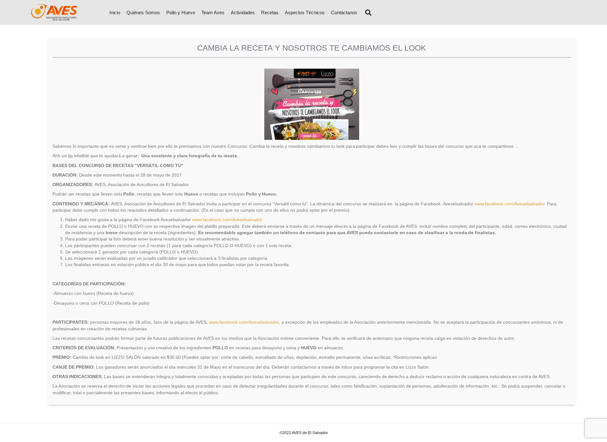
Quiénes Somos (143, 12)
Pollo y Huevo (180, 12)
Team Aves (212, 12)
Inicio (114, 12)
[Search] (365, 12)
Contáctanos (344, 12)
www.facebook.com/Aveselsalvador (509, 203)
